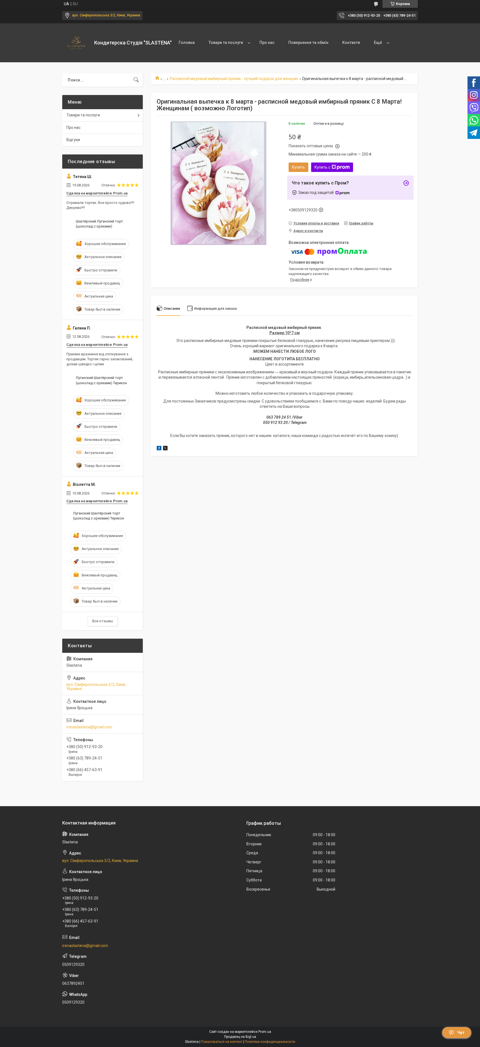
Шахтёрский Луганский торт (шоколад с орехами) (99, 223)
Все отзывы (102, 621)
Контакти (351, 42)
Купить (298, 167)
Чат (460, 1032)
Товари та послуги (226, 42)
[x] (165, 449)
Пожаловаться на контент (221, 1042)
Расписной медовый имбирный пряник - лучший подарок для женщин (234, 78)
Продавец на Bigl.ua (240, 1037)
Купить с (322, 167)
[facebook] (159, 449)
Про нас (266, 42)
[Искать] (136, 80)
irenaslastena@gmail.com (89, 727)
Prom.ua (264, 1032)
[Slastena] (76, 43)
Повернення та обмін (308, 42)
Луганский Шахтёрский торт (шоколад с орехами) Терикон (101, 380)
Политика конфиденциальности (270, 1042)
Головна (187, 42)
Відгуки (73, 140)
